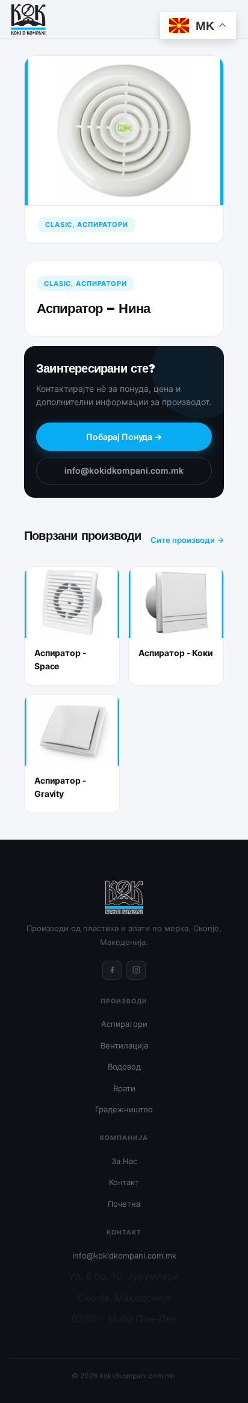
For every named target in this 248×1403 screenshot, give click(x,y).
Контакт (124, 1182)
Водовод (124, 1066)
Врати (124, 1088)
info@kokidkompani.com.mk (124, 470)
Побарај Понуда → (124, 437)
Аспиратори (124, 1024)
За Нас (124, 1161)
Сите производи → (187, 540)
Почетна (124, 1204)
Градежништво (124, 1109)
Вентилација (124, 1045)
